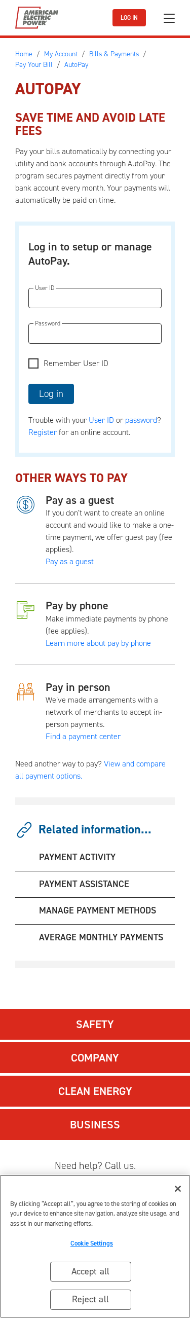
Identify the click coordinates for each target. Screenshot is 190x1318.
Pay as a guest (80, 500)
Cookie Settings (91, 1243)
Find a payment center (83, 736)
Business (95, 1124)
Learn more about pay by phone (98, 643)
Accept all (90, 1271)
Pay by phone (77, 605)
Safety (95, 1024)
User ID (101, 420)
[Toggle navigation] (169, 18)
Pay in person (78, 687)
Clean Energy (95, 1091)
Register (42, 432)
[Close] (178, 1189)
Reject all (90, 1299)
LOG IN (129, 18)
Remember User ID (76, 363)
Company (95, 1057)
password (141, 420)
